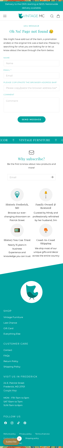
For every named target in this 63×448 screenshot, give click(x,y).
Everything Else (12, 334)
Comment (9, 94)
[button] (5, 16)
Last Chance (10, 323)
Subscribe (11, 441)
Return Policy (11, 361)
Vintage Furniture (13, 317)
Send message (31, 119)
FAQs (7, 355)
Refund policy (10, 434)
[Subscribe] (52, 177)
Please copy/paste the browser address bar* (30, 82)
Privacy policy (25, 434)
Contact (8, 350)
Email (7, 70)
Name (7, 58)
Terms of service (42, 434)
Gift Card (8, 328)
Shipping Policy (12, 366)
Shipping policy (32, 438)
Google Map (10, 390)
